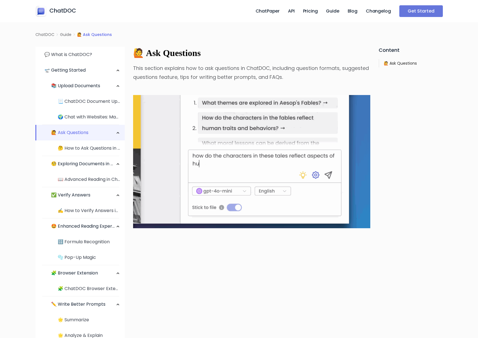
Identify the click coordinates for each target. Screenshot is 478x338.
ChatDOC (44, 34)
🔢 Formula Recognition (84, 242)
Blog (352, 11)
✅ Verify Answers (70, 195)
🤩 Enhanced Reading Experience (87, 226)
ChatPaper (268, 11)
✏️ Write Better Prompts (78, 304)
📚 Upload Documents (75, 85)
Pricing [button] (310, 11)
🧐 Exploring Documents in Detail (87, 164)
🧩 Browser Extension (74, 273)
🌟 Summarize (73, 320)
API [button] (291, 11)
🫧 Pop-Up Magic (77, 257)
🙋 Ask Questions (69, 132)
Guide (332, 11)
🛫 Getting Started (65, 70)
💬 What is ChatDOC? (68, 54)
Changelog (378, 11)
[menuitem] (80, 54)
